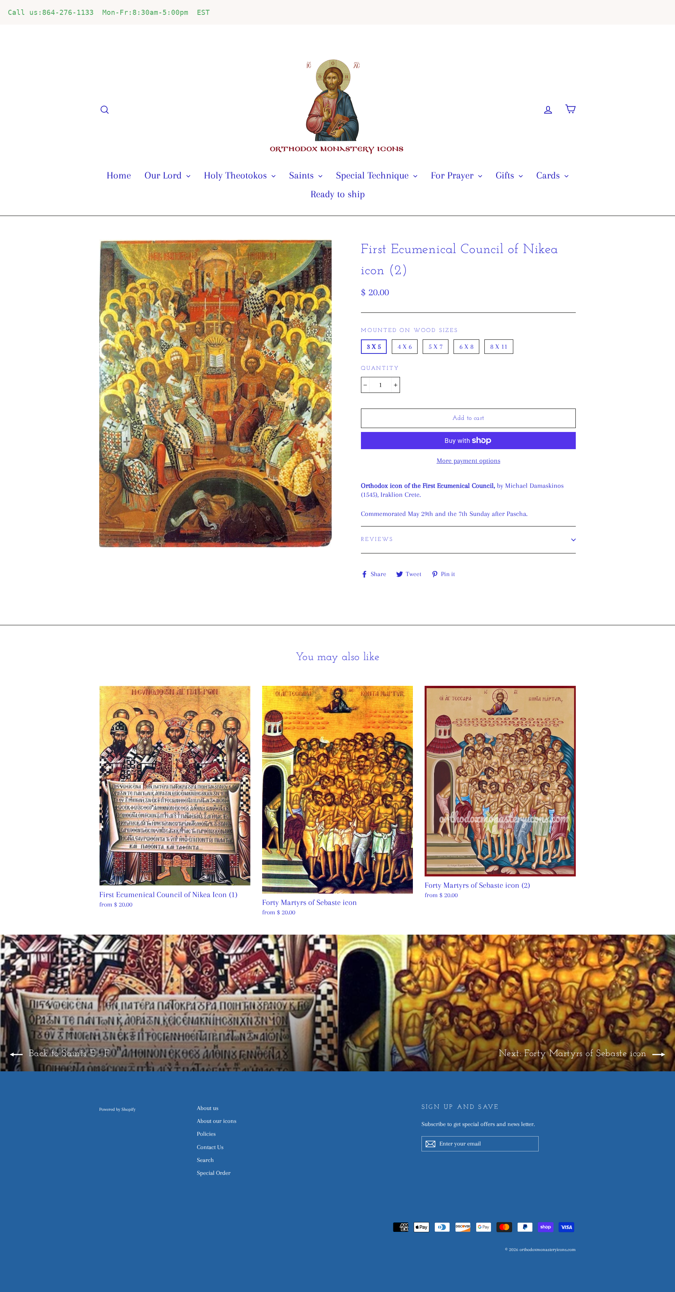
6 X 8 (466, 346)
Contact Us (210, 1147)
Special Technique (373, 175)
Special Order (213, 1172)
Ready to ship (338, 194)
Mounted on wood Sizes (409, 331)
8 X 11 (498, 346)
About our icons (216, 1120)
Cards (549, 175)
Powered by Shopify (117, 1109)
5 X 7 (436, 346)
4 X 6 (405, 346)
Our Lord (164, 175)
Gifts (506, 175)
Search (205, 1160)
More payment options (468, 460)
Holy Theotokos (237, 175)
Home (119, 175)
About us (207, 1108)
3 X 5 (374, 346)
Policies (206, 1133)
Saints (302, 175)
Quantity (380, 368)
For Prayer (453, 175)
